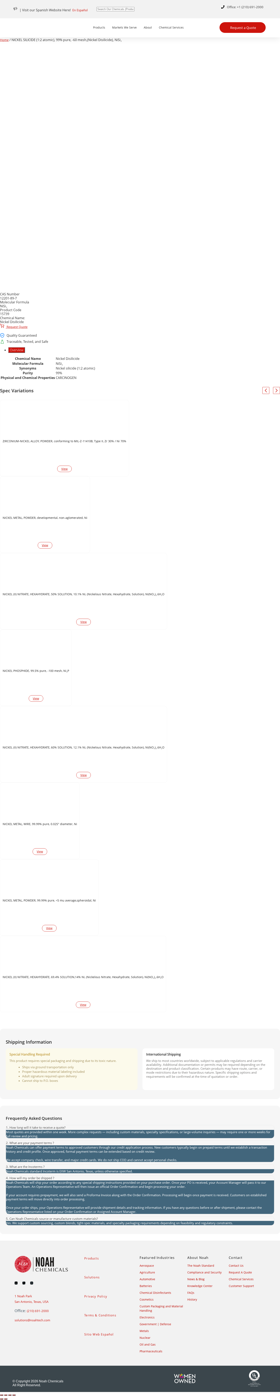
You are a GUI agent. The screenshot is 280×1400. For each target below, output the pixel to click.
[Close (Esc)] (14, 1395)
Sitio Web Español (99, 1334)
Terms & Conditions (100, 1315)
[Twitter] (23, 1283)
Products (99, 27)
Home (4, 40)
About (148, 27)
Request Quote (16, 327)
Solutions (92, 1277)
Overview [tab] (16, 350)
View (64, 469)
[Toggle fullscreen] (5, 1395)
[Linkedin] (16, 1283)
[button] (140, 1127)
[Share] (9, 1395)
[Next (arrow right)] (5, 1399)
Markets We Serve (124, 27)
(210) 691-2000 (38, 1311)
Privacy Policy (95, 1296)
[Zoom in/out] (1, 1395)
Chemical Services (171, 27)
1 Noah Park (23, 1296)
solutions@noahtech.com (32, 1320)
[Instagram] (31, 1283)
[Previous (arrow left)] (1, 1399)
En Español (80, 10)
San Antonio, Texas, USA (32, 1302)
